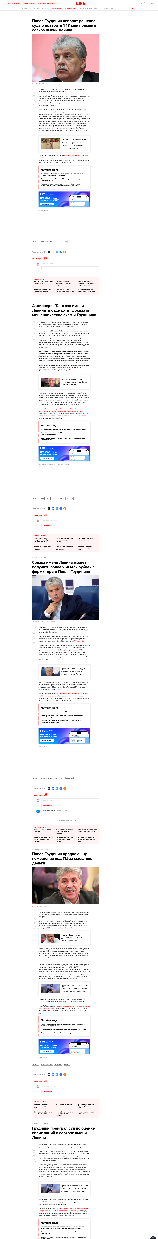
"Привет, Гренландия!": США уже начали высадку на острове (64, 540)
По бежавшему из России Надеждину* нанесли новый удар (86, 839)
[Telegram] (57, 252)
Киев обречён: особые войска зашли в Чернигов (87, 539)
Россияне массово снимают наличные (42, 830)
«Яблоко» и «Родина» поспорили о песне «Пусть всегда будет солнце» (86, 283)
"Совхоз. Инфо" (70, 928)
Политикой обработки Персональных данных (64, 8)
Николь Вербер (43, 1057)
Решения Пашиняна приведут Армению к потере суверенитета (65, 547)
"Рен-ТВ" (72, 370)
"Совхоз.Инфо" (79, 641)
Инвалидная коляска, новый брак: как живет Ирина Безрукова (43, 291)
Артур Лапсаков (44, 210)
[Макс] (53, 252)
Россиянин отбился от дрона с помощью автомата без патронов (43, 839)
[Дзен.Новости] (49, 252)
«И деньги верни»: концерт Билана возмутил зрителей (86, 290)
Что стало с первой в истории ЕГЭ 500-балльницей (43, 1137)
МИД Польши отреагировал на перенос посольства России (87, 830)
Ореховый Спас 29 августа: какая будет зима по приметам (64, 831)
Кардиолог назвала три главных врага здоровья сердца (63, 283)
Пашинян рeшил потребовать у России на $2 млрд (43, 282)
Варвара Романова (44, 466)
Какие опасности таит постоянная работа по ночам (65, 290)
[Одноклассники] (64, 252)
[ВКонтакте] (60, 252)
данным (41, 103)
